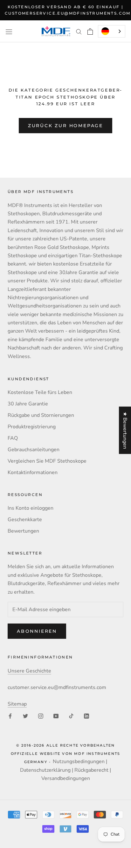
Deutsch (111, 31)
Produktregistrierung (32, 426)
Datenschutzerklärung (45, 770)
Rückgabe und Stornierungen (41, 415)
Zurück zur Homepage (65, 125)
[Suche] (79, 31)
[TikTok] (71, 716)
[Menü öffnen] (9, 31)
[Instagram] (40, 716)
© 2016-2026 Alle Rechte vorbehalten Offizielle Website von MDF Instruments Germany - (66, 753)
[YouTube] (56, 716)
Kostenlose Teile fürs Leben (40, 392)
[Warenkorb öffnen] (90, 31)
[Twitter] (25, 716)
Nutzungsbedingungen (79, 761)
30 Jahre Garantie (28, 403)
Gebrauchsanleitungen (33, 449)
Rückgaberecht (91, 770)
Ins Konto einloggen (30, 508)
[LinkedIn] (86, 716)
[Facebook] (10, 716)
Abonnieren (37, 631)
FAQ (13, 438)
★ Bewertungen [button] (124, 430)
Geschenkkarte (25, 519)
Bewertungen (23, 530)
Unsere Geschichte (29, 670)
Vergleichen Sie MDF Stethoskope (47, 461)
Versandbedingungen (65, 778)
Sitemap (17, 703)
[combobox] (111, 31)
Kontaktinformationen (33, 472)
